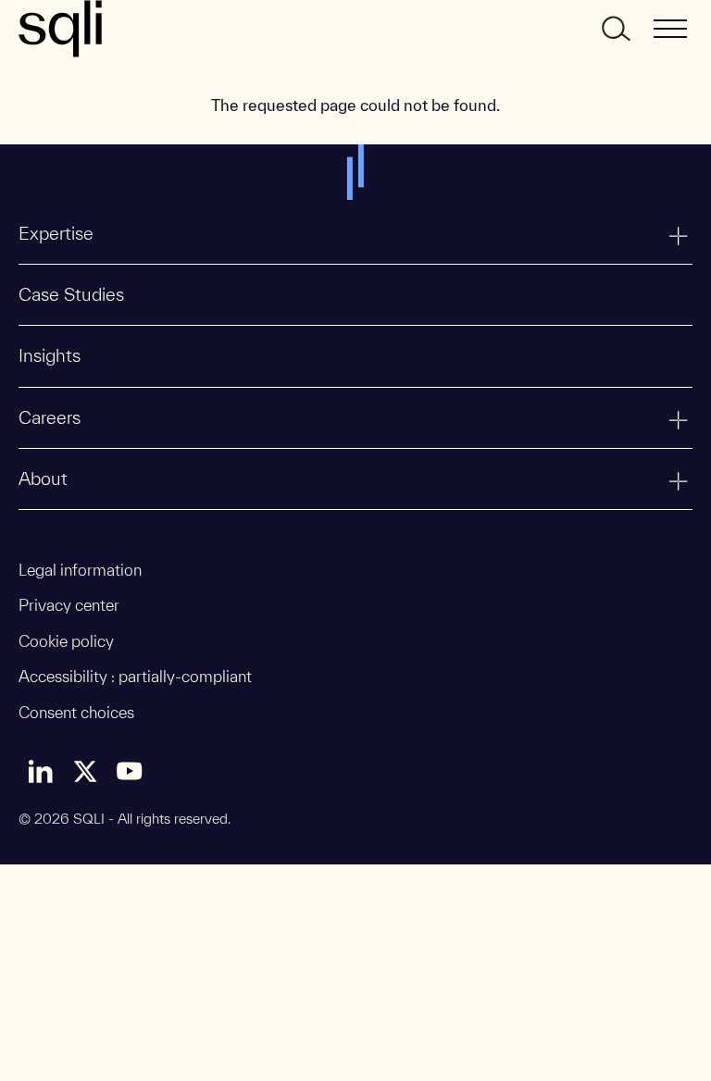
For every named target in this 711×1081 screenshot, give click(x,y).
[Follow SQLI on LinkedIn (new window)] (41, 771)
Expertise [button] (56, 233)
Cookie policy (66, 641)
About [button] (43, 478)
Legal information (80, 569)
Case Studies (71, 294)
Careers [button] (50, 417)
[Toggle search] (614, 28)
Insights (50, 355)
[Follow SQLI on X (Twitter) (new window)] (85, 771)
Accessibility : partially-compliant (135, 676)
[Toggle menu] (670, 28)
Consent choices (76, 712)
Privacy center (69, 605)
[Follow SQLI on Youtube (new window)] (129, 771)
